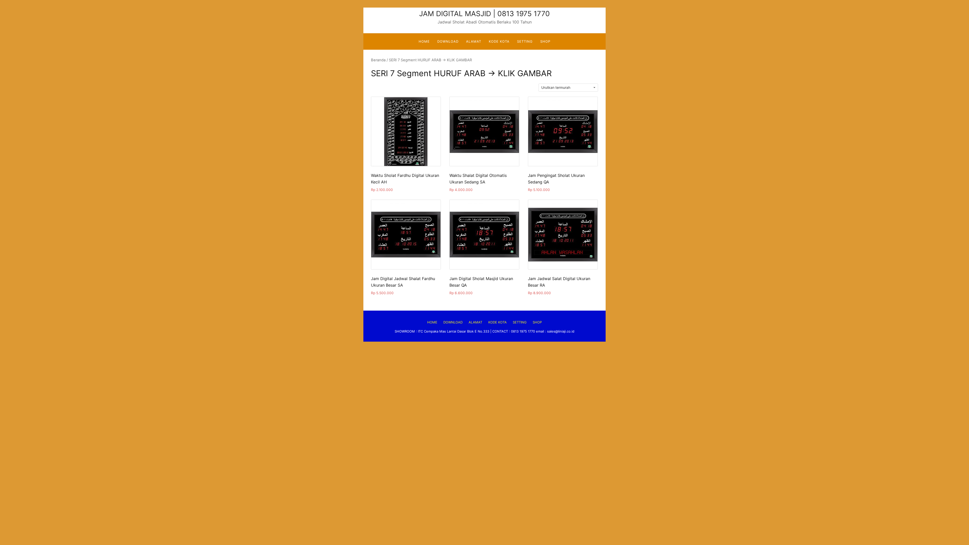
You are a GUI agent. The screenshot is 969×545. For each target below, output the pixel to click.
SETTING (525, 41)
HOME (424, 41)
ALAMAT (473, 41)
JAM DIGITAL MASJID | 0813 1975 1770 (484, 13)
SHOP (545, 41)
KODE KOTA (499, 41)
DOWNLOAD (448, 41)
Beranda (378, 60)
